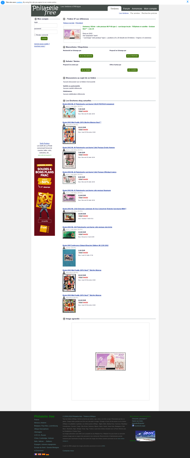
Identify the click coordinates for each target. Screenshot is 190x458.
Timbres (114, 8)
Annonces (137, 8)
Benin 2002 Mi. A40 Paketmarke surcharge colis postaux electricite (87, 227)
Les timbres (124, 13)
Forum (126, 8)
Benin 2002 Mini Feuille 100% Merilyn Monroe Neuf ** (82, 122)
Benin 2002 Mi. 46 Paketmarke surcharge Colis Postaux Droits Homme (89, 147)
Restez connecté (42, 35)
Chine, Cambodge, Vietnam (44, 438)
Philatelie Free (46, 11)
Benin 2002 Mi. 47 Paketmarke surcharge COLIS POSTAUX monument (88, 104)
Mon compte (150, 8)
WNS (103, 446)
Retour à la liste (68, 23)
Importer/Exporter (138, 423)
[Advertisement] (44, 101)
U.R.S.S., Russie (40, 435)
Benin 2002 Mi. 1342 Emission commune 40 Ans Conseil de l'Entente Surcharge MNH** (94, 209)
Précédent (79, 23)
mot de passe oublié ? (42, 44)
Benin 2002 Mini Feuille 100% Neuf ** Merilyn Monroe (82, 270)
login (36, 22)
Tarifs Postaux (45, 143)
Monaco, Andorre (40, 423)
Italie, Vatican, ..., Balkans (43, 441)
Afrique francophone (41, 429)
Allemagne (38, 432)
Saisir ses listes (137, 421)
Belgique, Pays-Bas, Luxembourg (46, 426)
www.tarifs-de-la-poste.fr (44, 155)
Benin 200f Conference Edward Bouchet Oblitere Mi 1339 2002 (85, 245)
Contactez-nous (68, 451)
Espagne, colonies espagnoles (45, 444)
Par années (135, 13)
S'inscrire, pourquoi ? (139, 419)
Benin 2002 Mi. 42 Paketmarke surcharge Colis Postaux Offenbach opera (89, 172)
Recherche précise (149, 13)
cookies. (19, 2)
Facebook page (139, 426)
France (36, 420)
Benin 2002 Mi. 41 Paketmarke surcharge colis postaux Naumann (87, 190)
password (37, 29)
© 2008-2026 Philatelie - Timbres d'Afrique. (79, 416)
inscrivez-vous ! (39, 46)
